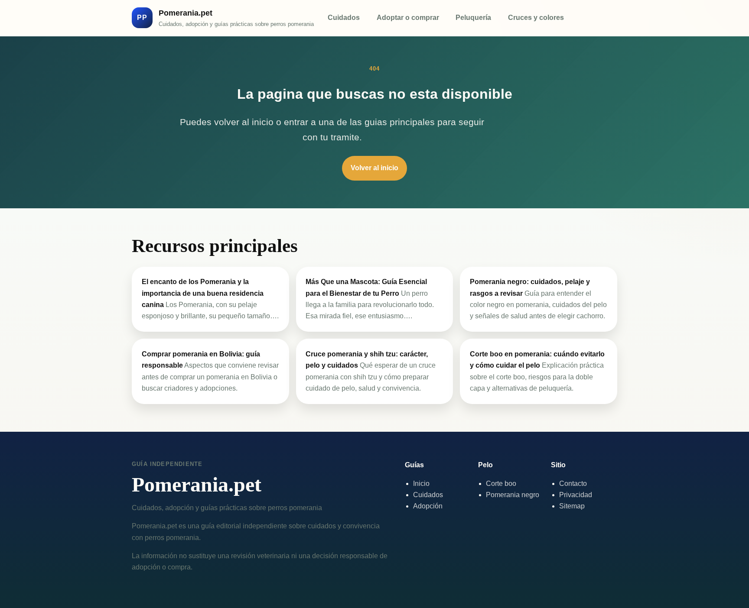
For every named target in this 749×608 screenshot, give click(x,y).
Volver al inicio (374, 167)
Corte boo (501, 483)
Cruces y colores (536, 17)
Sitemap (572, 506)
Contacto (573, 483)
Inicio (421, 483)
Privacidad (575, 494)
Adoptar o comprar (408, 17)
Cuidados (344, 17)
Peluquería (473, 17)
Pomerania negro (512, 494)
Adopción (428, 506)
